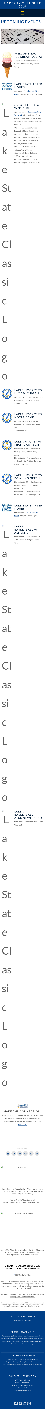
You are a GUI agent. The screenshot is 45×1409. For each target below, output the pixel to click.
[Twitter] (20, 1403)
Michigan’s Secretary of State (22, 1297)
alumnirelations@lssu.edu (14, 1202)
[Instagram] (29, 1403)
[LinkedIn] (24, 1403)
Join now (38, 1286)
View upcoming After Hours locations (22, 1254)
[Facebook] (16, 1403)
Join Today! (22, 1125)
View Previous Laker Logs (22, 1320)
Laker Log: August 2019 (22, 5)
